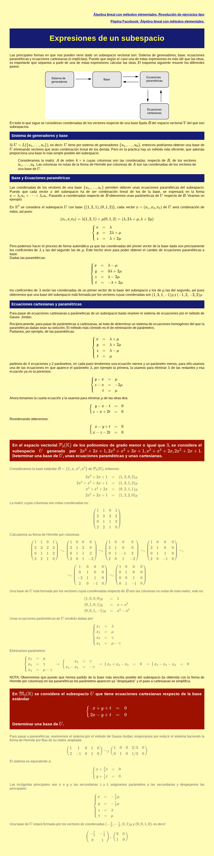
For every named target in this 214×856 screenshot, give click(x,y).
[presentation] (149, 122)
